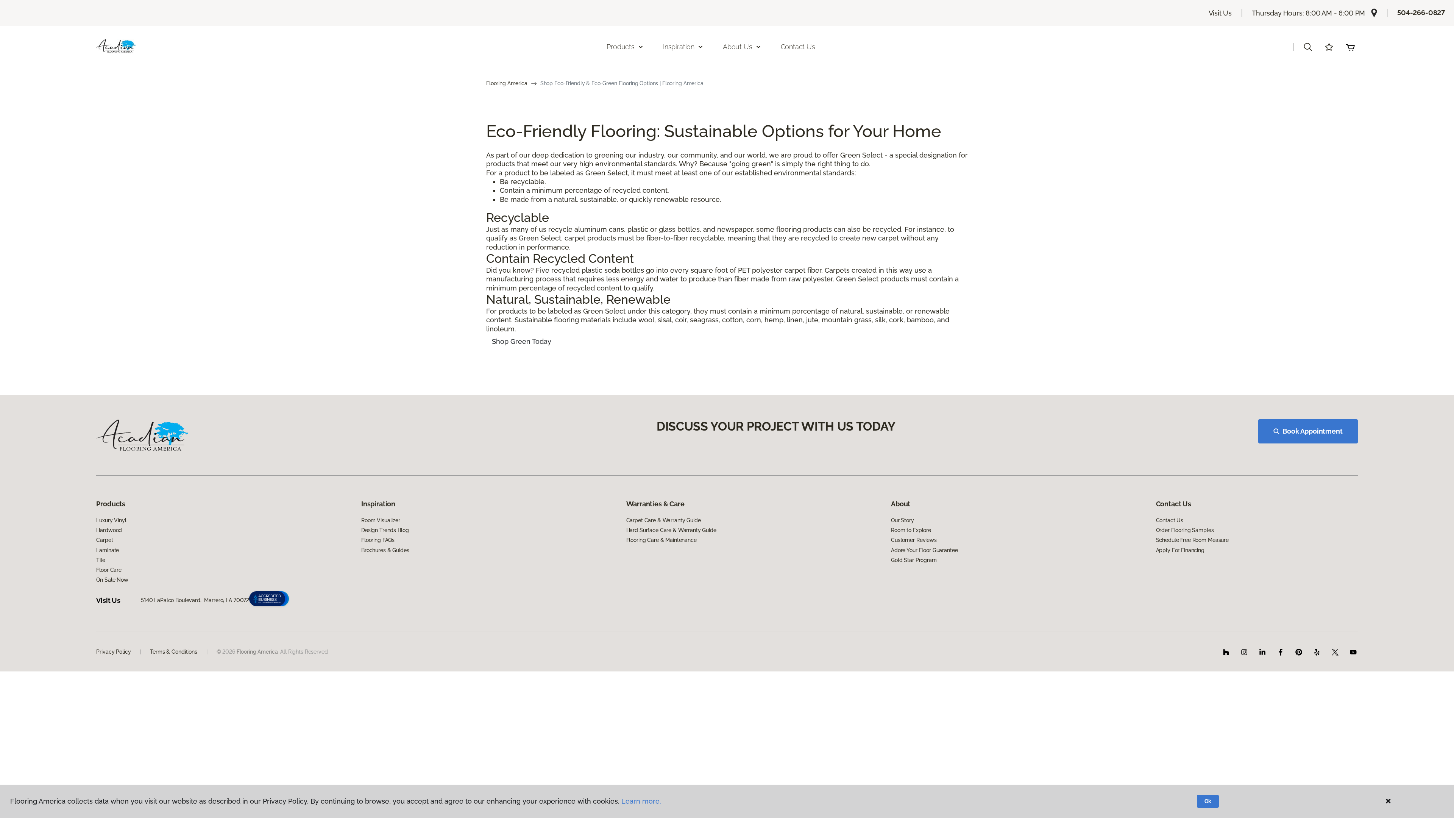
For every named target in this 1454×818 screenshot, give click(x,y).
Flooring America (506, 83)
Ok (1208, 801)
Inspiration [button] (678, 47)
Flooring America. (258, 652)
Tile (100, 560)
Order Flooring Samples (1185, 530)
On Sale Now (112, 580)
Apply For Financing (1180, 550)
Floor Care (109, 570)
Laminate (107, 550)
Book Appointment (1312, 431)
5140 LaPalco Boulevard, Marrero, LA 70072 (195, 600)
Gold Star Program (914, 560)
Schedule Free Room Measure (1192, 540)
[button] (1307, 47)
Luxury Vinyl (111, 520)
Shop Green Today (521, 341)
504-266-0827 (1421, 13)
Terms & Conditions (173, 652)
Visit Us (1220, 13)
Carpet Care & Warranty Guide (663, 520)
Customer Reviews (914, 540)
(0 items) (1350, 47)
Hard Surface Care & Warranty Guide (671, 530)
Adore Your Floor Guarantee (924, 550)
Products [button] (621, 47)
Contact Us (798, 47)
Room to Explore (911, 530)
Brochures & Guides (385, 550)
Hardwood (109, 530)
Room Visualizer (380, 520)
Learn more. (641, 801)
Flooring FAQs (378, 540)
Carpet (104, 540)
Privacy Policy (113, 652)
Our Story (902, 520)
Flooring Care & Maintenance (661, 540)
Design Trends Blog (385, 530)
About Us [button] (737, 47)
